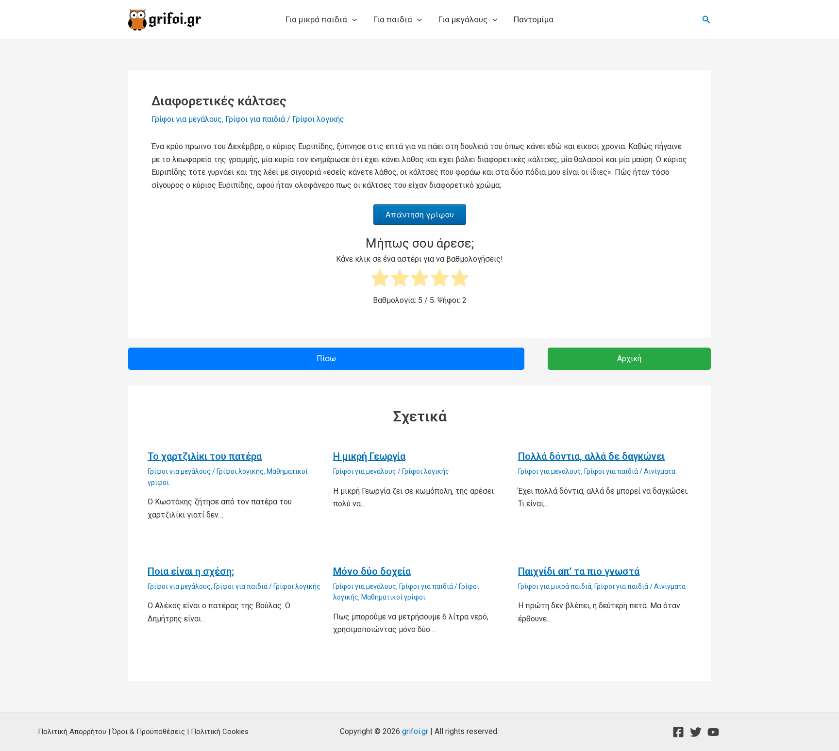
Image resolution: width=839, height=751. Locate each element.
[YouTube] (713, 732)
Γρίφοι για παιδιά (255, 119)
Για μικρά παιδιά (316, 19)
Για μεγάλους (462, 19)
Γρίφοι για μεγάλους (186, 119)
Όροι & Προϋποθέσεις (148, 731)
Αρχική (629, 358)
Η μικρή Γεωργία (369, 456)
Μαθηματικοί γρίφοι (393, 597)
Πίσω (326, 358)
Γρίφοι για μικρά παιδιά (554, 586)
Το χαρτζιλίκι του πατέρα (205, 456)
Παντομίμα (534, 19)
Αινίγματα (659, 471)
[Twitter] (696, 732)
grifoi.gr (415, 731)
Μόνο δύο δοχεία (372, 571)
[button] (352, 19)
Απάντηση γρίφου (420, 214)
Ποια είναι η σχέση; (191, 571)
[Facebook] (678, 732)
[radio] (380, 280)
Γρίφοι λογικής (318, 119)
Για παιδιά (392, 19)
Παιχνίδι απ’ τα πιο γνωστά (578, 571)
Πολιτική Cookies (220, 731)
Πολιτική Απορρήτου (72, 731)
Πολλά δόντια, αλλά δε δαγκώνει (591, 456)
